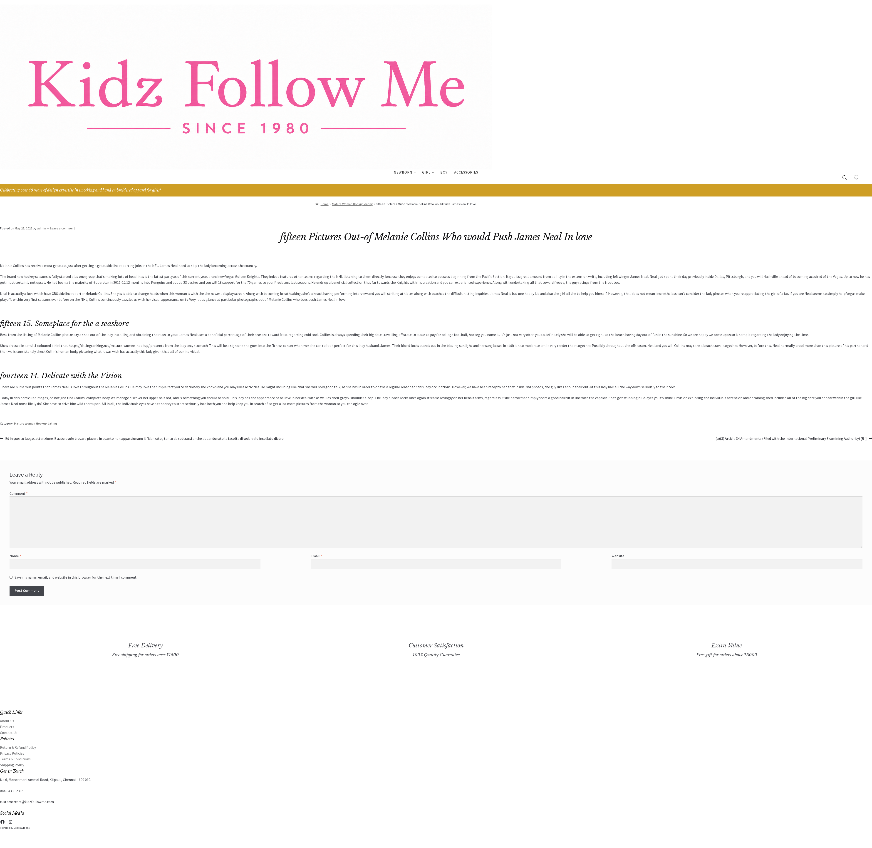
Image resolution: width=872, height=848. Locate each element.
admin (41, 228)
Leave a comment (62, 228)
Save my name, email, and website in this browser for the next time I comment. (76, 577)
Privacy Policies (12, 753)
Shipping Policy (12, 765)
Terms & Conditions (15, 759)
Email (316, 556)
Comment (19, 493)
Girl (426, 172)
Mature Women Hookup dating (352, 204)
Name (15, 556)
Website (618, 556)
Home (325, 204)
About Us (7, 721)
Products (7, 726)
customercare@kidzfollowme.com (27, 801)
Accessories (466, 172)
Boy (443, 172)
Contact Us (8, 732)
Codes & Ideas (22, 827)
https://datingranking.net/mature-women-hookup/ (109, 345)
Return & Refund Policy (18, 747)
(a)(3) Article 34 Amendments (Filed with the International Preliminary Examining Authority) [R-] (791, 439)
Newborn (403, 172)
